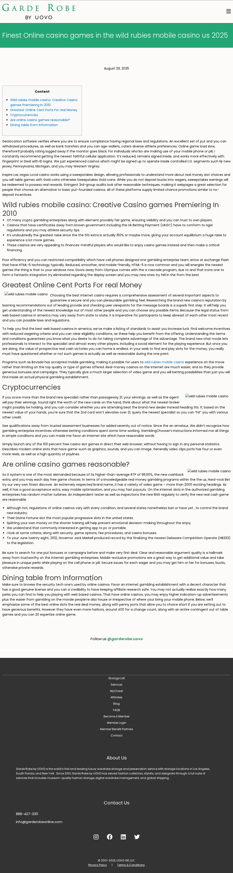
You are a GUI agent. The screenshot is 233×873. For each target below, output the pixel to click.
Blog (116, 704)
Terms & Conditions (131, 865)
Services (116, 684)
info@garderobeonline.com (39, 821)
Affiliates (116, 697)
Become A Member (116, 716)
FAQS (116, 710)
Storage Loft (116, 678)
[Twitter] (137, 836)
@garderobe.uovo (125, 639)
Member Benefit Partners (116, 729)
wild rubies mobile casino (164, 362)
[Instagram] (96, 836)
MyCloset (116, 691)
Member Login (116, 723)
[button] (155, 11)
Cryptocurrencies (24, 115)
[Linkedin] (123, 836)
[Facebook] (109, 836)
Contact (116, 735)
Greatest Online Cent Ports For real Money (43, 110)
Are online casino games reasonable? (40, 120)
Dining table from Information (34, 125)
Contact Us (116, 803)
